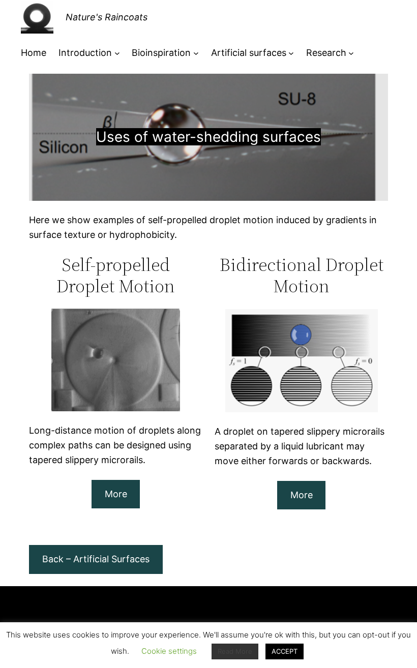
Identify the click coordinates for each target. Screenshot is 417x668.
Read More (235, 651)
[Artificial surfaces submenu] (291, 53)
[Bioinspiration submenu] (196, 53)
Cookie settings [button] (169, 651)
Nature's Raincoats (106, 17)
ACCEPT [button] (284, 651)
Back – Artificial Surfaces (96, 559)
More (116, 494)
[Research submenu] (351, 53)
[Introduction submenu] (117, 53)
